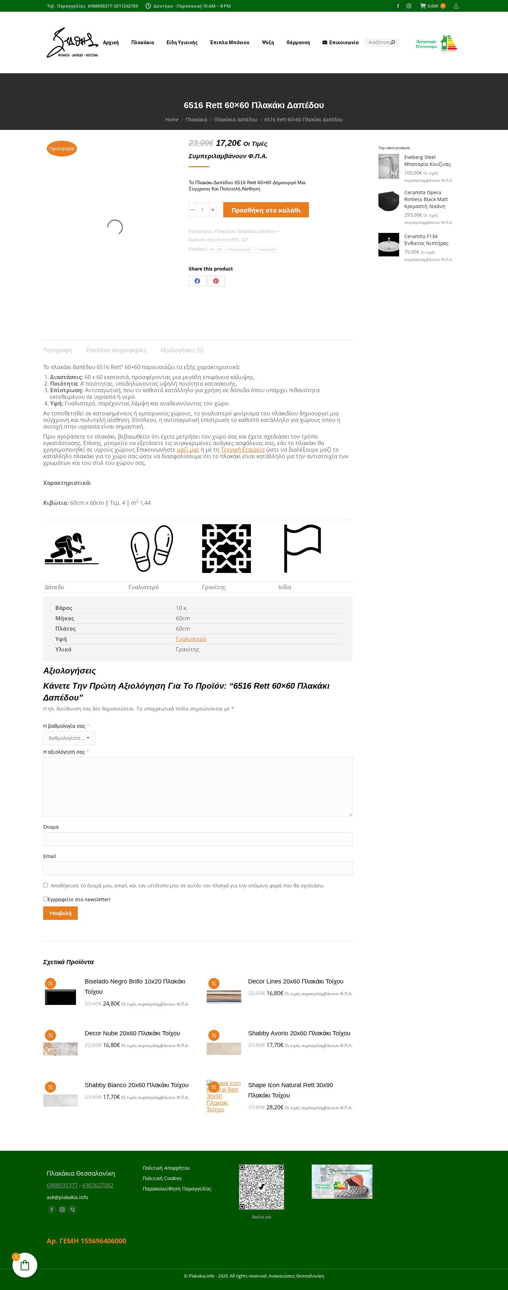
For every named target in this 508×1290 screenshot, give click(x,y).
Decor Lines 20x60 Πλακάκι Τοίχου (296, 981)
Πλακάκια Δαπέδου (256, 231)
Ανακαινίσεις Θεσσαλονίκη (296, 1276)
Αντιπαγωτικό (240, 249)
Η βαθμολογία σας (66, 726)
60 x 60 (216, 249)
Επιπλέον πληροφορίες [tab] (116, 350)
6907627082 (97, 1185)
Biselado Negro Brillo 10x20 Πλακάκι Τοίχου (135, 986)
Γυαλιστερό (266, 249)
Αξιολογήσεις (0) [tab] (181, 350)
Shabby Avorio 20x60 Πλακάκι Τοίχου (299, 1033)
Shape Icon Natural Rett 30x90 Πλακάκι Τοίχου (290, 1090)
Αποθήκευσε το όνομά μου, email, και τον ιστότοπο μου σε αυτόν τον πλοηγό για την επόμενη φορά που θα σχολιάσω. (188, 885)
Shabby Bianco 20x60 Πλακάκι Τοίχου (137, 1085)
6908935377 (62, 1185)
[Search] (393, 42)
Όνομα (51, 826)
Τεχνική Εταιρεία (243, 449)
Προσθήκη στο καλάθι (266, 210)
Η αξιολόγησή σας (66, 751)
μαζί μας (188, 449)
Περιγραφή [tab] (57, 350)
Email (49, 856)
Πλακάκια (225, 231)
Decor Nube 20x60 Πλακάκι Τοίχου (132, 1033)
